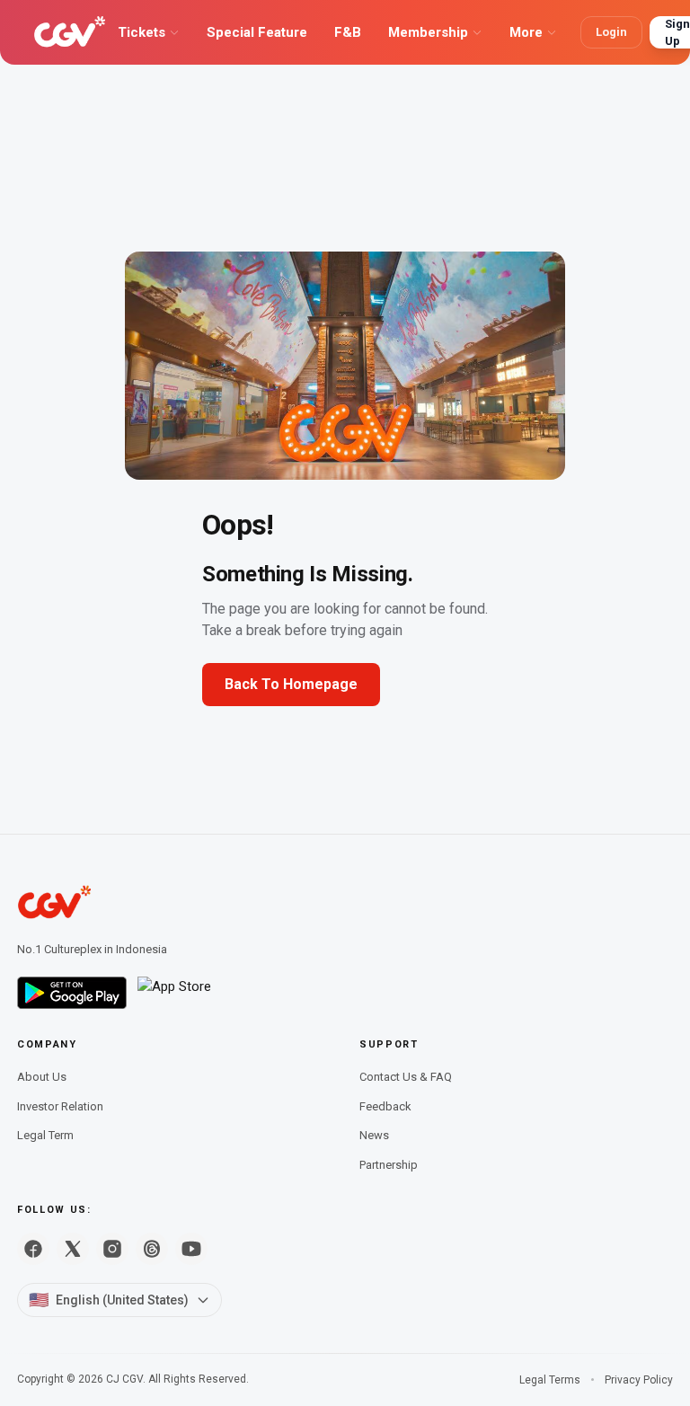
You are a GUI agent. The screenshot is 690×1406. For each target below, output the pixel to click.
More (526, 32)
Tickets (141, 32)
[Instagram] (112, 1249)
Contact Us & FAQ (405, 1076)
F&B (347, 32)
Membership (428, 32)
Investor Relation (60, 1106)
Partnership (388, 1165)
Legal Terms (549, 1380)
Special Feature (257, 32)
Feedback (385, 1106)
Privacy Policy (639, 1380)
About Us (41, 1076)
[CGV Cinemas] (69, 32)
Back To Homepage (291, 684)
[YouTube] (191, 1249)
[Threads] (152, 1249)
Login (611, 32)
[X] (73, 1249)
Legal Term (45, 1135)
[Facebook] (33, 1249)
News (374, 1135)
